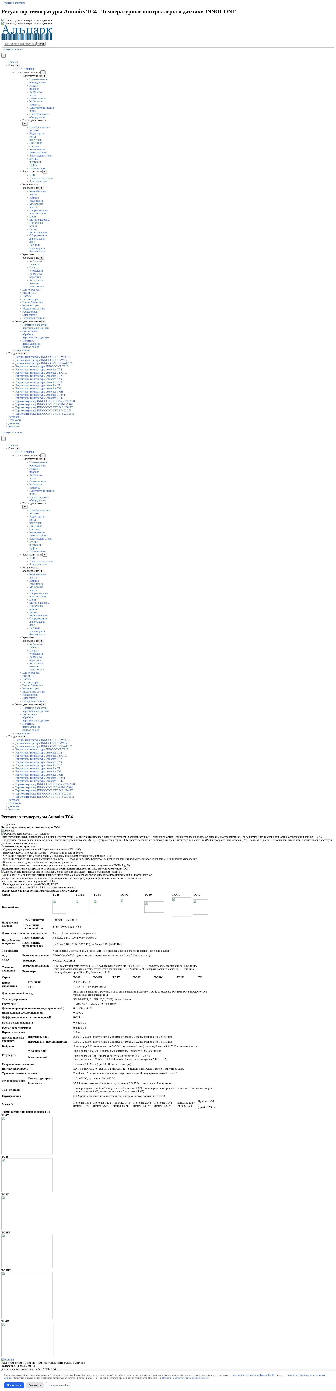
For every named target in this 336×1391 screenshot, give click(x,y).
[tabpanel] (168, 827)
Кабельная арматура (35, 103)
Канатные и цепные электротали (36, 283)
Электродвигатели (40, 155)
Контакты (14, 426)
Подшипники (37, 168)
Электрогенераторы (41, 178)
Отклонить (35, 1385)
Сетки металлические (38, 231)
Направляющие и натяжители (38, 212)
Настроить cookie (58, 1385)
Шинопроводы (31, 289)
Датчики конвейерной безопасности (37, 248)
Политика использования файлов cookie (31, 343)
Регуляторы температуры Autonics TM (38, 388)
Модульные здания (33, 308)
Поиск (41, 43)
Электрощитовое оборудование (39, 115)
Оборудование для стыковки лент (38, 238)
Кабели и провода (34, 87)
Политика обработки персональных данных (35, 326)
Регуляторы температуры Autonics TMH (39, 391)
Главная (13, 61)
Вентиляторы (30, 299)
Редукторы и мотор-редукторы (37, 136)
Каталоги (14, 416)
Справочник (22, 350)
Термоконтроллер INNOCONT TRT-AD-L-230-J (44, 404)
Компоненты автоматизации (38, 151)
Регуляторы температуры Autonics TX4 (38, 378)
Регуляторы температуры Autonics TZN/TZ (41, 372)
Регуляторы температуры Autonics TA (38, 385)
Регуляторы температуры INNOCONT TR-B (41, 366)
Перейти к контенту (13, 2)
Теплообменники (32, 302)
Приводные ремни (36, 224)
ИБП (32, 174)
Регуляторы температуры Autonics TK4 (38, 382)
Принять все (14, 1385)
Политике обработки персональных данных (185, 1378)
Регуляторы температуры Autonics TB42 (39, 397)
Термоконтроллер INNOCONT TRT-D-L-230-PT (44, 407)
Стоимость (14, 419)
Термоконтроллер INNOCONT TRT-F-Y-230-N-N (44, 413)
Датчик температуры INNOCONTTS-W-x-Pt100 (43, 363)
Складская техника (33, 317)
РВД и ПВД (29, 292)
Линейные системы (35, 144)
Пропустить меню (12, 49)
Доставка (13, 423)
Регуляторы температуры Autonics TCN (39, 375)
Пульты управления (36, 269)
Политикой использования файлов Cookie (253, 1375)
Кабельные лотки (36, 93)
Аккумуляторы (38, 181)
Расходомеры (30, 311)
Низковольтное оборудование (38, 81)
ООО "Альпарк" (25, 68)
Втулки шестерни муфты (35, 161)
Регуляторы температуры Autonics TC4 (38, 369)
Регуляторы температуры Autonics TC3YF (40, 394)
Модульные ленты (36, 205)
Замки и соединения (36, 199)
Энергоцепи (29, 314)
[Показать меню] (2, 53)
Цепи (32, 216)
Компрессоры (30, 305)
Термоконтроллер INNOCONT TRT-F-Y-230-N (43, 410)
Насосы (26, 295)
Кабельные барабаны (36, 275)
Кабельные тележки (36, 263)
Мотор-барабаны (39, 219)
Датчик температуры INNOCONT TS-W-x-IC (42, 360)
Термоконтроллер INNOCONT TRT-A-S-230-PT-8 (45, 401)
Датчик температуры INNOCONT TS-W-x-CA (43, 356)
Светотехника (37, 98)
